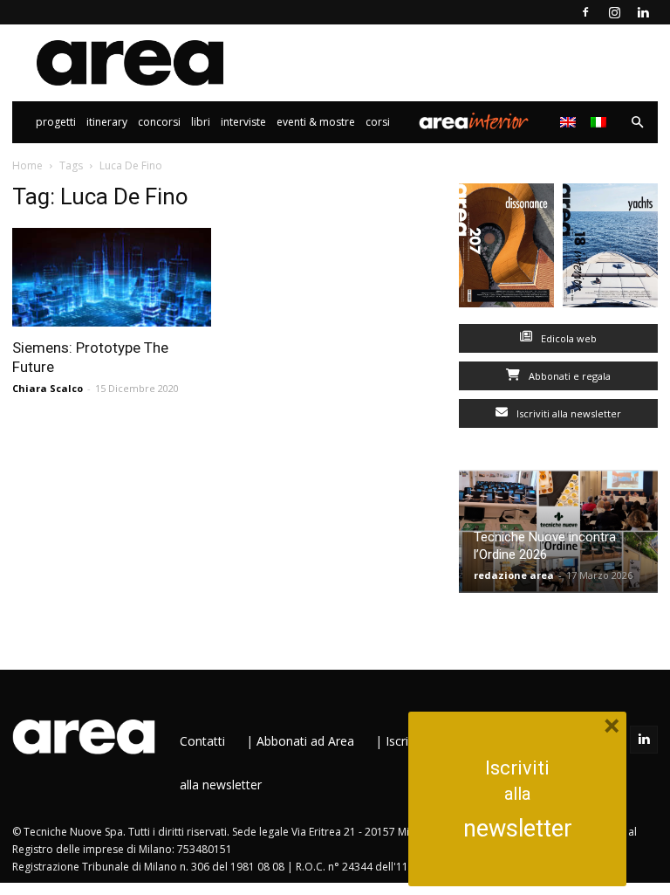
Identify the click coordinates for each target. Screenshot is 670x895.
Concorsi (159, 121)
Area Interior (474, 122)
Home (27, 165)
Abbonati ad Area (305, 741)
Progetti (56, 121)
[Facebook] (585, 12)
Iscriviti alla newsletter (567, 413)
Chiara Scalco (47, 388)
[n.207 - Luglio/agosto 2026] (506, 249)
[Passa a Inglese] (570, 122)
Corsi (378, 121)
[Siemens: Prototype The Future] (111, 277)
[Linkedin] (643, 12)
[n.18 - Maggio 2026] (610, 249)
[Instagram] (614, 12)
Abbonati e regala (568, 375)
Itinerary (106, 121)
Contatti (202, 741)
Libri (200, 121)
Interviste (243, 121)
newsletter (517, 829)
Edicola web (567, 338)
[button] (637, 122)
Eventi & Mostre (316, 121)
